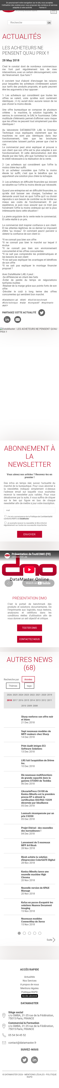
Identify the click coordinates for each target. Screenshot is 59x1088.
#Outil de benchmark (37, 300)
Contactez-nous (29, 639)
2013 (38, 700)
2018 (9, 700)
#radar (23, 303)
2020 (43, 695)
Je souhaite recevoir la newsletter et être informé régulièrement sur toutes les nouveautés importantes (25, 524)
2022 (32, 695)
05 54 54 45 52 (17, 1035)
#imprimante (47, 303)
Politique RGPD (29, 992)
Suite (49, 939)
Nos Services (29, 980)
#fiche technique (10, 303)
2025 (15, 695)
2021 (38, 695)
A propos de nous (29, 984)
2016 (20, 700)
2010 (23, 705)
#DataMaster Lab (10, 300)
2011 (49, 700)
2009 (29, 705)
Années (28, 679)
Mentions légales (29, 988)
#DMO (23, 300)
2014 (32, 700)
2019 (49, 695)
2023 (26, 695)
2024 (20, 695)
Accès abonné (29, 995)
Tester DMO (29, 627)
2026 (9, 695)
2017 (15, 700)
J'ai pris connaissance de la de (28, 518)
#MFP (5, 305)
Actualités (29, 976)
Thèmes (13, 685)
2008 (35, 705)
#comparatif (33, 303)
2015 (26, 700)
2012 (43, 700)
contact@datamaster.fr (22, 1042)
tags (29, 685)
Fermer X (42, 8)
